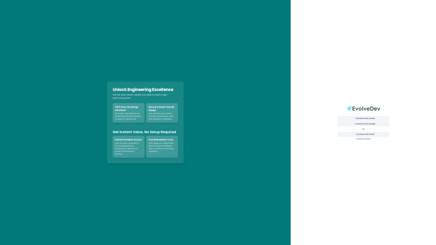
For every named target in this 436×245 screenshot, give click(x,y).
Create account (363, 138)
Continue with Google (365, 123)
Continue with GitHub (365, 118)
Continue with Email (365, 134)
